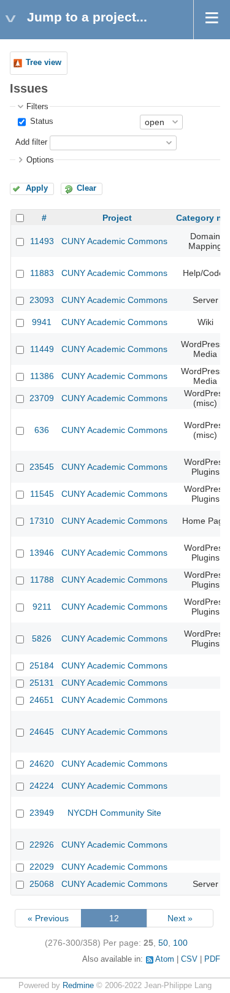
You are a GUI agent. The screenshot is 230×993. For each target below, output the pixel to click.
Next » (180, 918)
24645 (41, 732)
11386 (42, 376)
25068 (41, 884)
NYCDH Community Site (114, 813)
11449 (42, 349)
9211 (42, 607)
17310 (41, 521)
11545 (42, 494)
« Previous (48, 918)
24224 (41, 786)
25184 (41, 665)
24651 (41, 700)
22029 (41, 867)
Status (40, 121)
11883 (42, 273)
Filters (37, 106)
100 (180, 943)
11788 (42, 580)
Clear (86, 188)
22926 (41, 844)
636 (41, 430)
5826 (42, 638)
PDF (212, 959)
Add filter (31, 142)
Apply (37, 188)
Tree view (43, 62)
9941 (42, 322)
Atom (164, 959)
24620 (41, 764)
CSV (189, 959)
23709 (41, 398)
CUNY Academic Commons (114, 241)
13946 (41, 553)
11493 (42, 241)
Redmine (78, 985)
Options (40, 160)
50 (163, 943)
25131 (41, 683)
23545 (41, 467)
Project (117, 218)
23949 (41, 813)
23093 (41, 300)
